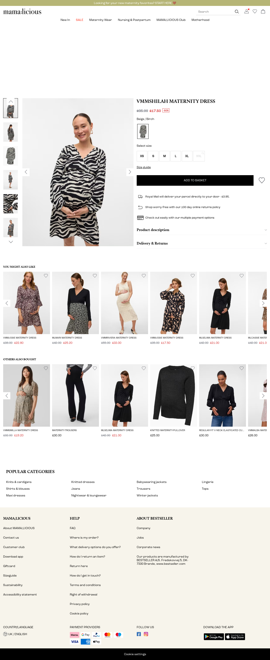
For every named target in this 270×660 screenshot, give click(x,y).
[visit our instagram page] (146, 635)
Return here (79, 566)
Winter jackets (147, 495)
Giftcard (9, 566)
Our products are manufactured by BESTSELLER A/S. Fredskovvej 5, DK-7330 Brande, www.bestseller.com (163, 560)
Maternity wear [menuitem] (100, 20)
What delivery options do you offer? (95, 547)
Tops (205, 489)
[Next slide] (263, 303)
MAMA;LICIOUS (16, 518)
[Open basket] (263, 11)
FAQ (73, 528)
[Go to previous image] (11, 101)
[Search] (236, 11)
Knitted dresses (83, 482)
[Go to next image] (11, 242)
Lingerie (207, 482)
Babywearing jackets (152, 482)
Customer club (14, 547)
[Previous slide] (6, 303)
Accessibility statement (20, 594)
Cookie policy (79, 613)
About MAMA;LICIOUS (19, 528)
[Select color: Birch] (142, 131)
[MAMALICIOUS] (22, 13)
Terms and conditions (85, 585)
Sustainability (13, 585)
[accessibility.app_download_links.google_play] (213, 640)
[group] (26, 311)
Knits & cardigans (19, 482)
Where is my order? (84, 537)
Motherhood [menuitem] (200, 20)
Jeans (75, 489)
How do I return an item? (87, 556)
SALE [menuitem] (79, 20)
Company (143, 528)
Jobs (140, 537)
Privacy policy (80, 604)
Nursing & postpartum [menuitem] (134, 20)
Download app (13, 556)
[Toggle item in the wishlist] (261, 180)
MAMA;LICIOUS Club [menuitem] (171, 20)
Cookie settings (135, 654)
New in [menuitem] (65, 20)
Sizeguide (10, 575)
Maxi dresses (15, 495)
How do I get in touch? (85, 575)
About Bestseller (155, 518)
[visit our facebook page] (139, 635)
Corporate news (148, 547)
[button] (142, 156)
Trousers (143, 489)
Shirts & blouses (18, 489)
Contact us (11, 537)
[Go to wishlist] (255, 12)
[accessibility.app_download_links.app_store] (235, 640)
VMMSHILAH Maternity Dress (176, 101)
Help (75, 518)
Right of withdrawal (83, 594)
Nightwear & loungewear (89, 495)
